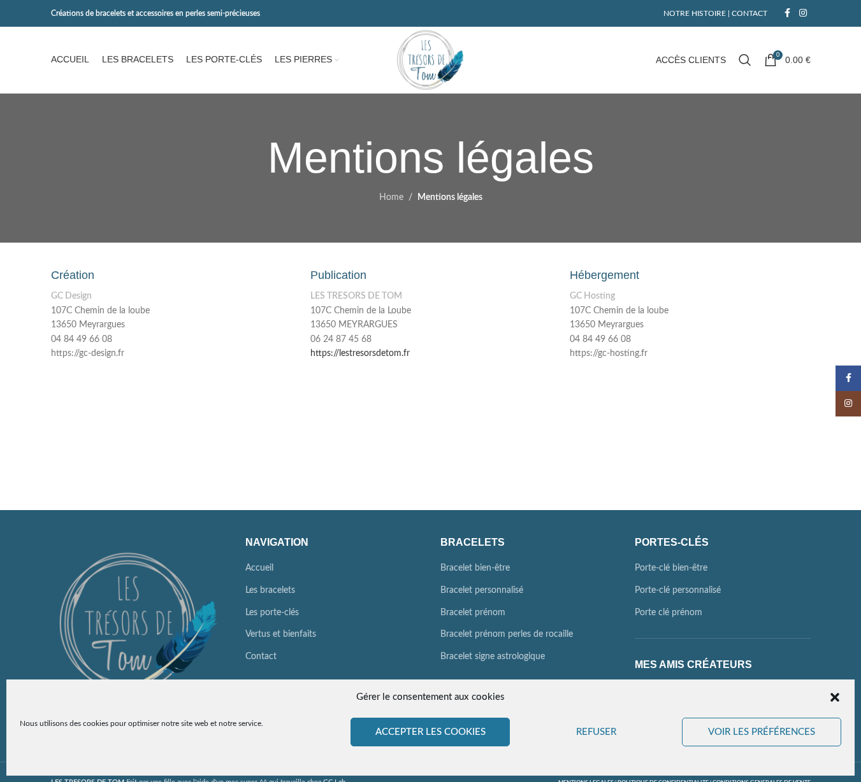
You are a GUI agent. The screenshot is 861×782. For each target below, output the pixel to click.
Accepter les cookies (430, 732)
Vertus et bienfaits (280, 634)
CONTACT (748, 13)
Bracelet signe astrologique (492, 656)
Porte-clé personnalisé (678, 590)
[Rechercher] (745, 60)
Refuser (596, 732)
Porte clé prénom (668, 612)
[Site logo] (430, 59)
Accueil (259, 568)
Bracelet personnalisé (481, 590)
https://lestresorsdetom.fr (360, 353)
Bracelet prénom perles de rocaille (506, 634)
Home (391, 197)
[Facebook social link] (787, 13)
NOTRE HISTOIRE (694, 13)
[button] (834, 697)
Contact (261, 656)
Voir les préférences (761, 732)
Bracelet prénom (472, 612)
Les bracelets (270, 590)
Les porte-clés (272, 612)
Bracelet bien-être (475, 568)
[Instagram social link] (803, 13)
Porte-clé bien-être (671, 568)
